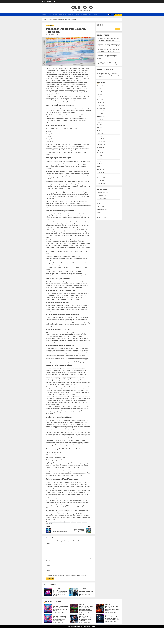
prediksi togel (73, 521)
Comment (49, 543)
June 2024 (99, 158)
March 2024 (100, 166)
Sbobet (55, 14)
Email (48, 565)
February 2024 (100, 169)
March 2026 (100, 99)
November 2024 (101, 144)
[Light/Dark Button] (109, 14)
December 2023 (101, 175)
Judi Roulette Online (102, 201)
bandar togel (57, 521)
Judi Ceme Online (101, 195)
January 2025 (100, 139)
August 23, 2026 (109, 621)
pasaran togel (67, 521)
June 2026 (99, 91)
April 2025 (99, 130)
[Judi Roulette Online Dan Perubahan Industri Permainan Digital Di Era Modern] (100, 608)
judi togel (62, 521)
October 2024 (100, 147)
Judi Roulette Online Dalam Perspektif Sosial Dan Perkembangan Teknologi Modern (108, 39)
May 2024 (99, 161)
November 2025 (101, 111)
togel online (84, 521)
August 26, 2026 (109, 612)
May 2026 (99, 94)
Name (48, 560)
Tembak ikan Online (93, 14)
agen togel (51, 521)
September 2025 (101, 116)
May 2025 (99, 127)
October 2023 (100, 180)
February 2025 (100, 136)
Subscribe (118, 14)
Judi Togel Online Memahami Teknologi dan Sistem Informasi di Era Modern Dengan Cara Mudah (86, 592)
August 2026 (100, 86)
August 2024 (100, 152)
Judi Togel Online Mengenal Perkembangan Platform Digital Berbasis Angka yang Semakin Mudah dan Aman (60, 592)
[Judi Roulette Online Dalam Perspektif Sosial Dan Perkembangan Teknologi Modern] (48, 608)
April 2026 (99, 97)
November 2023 (101, 178)
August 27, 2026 (83, 612)
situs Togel (79, 521)
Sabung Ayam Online (81, 14)
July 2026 (99, 88)
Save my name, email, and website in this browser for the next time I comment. (66, 575)
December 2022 (101, 183)
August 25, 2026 (57, 622)
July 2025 (99, 122)
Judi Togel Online (46, 14)
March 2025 (100, 133)
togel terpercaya (50, 523)
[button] (112, 15)
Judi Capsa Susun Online (103, 192)
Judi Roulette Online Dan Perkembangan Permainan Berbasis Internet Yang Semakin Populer (108, 56)
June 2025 (99, 125)
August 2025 (100, 119)
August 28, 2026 (57, 612)
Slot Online (71, 14)
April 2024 (99, 164)
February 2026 (100, 102)
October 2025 (100, 113)
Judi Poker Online (101, 198)
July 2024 (99, 155)
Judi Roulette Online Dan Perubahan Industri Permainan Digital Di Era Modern (112, 608)
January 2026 (100, 105)
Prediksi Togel (62, 14)
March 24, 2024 (55, 34)
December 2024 (101, 141)
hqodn (48, 34)
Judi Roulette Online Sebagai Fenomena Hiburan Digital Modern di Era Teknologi (86, 618)
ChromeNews (86, 626)
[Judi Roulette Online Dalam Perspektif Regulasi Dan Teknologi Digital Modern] (100, 618)
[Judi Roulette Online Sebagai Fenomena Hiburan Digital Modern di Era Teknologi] (74, 618)
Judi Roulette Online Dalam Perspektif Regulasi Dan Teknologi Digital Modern (112, 618)
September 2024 (101, 150)
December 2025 (101, 108)
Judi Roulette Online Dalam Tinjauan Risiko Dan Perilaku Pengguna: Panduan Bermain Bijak (86, 608)
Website (48, 570)
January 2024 (100, 172)
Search (100, 25)
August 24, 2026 (83, 622)
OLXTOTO (82, 7)
